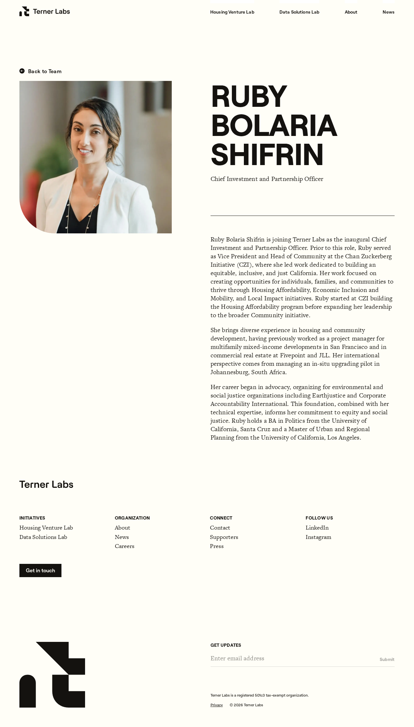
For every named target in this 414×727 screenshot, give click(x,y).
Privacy (217, 704)
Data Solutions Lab (299, 12)
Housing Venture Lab (232, 12)
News (389, 12)
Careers (125, 546)
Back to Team (44, 71)
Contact (220, 527)
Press (217, 546)
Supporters (224, 537)
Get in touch (40, 570)
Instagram (318, 537)
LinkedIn (317, 527)
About (351, 12)
